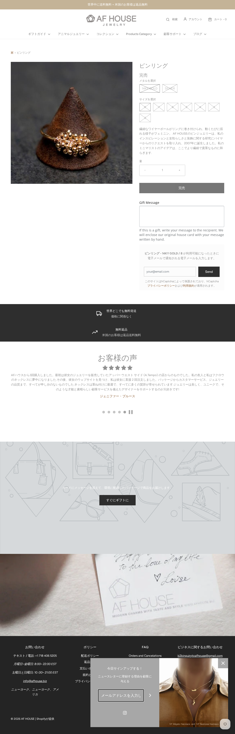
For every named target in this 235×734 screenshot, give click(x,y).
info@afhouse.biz (35, 681)
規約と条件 (90, 674)
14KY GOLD (149, 88)
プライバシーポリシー (161, 285)
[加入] (150, 695)
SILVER (170, 88)
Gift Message (149, 202)
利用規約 (188, 285)
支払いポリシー (90, 668)
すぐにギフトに (117, 500)
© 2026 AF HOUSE (22, 718)
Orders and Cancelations (145, 655)
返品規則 (90, 662)
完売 (182, 188)
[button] (131, 412)
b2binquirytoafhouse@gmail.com (200, 655)
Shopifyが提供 (45, 718)
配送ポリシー (90, 655)
